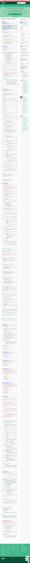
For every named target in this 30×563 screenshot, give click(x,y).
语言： (27, 558)
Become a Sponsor (14, 16)
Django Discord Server (23, 51)
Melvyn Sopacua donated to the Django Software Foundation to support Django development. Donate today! (25, 24)
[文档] (3, 182)
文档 (2, 5)
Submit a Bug (8, 549)
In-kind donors (12, 558)
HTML (26, 63)
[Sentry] (21, 72)
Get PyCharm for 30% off (15, 14)
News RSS (18, 553)
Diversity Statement (3, 554)
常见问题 (21, 45)
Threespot (21, 558)
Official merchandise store (24, 549)
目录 (21, 31)
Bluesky (17, 551)
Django (3, 3)
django (23, 40)
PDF (27, 63)
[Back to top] (28, 561)
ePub (21, 64)
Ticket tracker (22, 58)
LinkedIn (18, 552)
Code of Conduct (3, 553)
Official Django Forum (23, 54)
